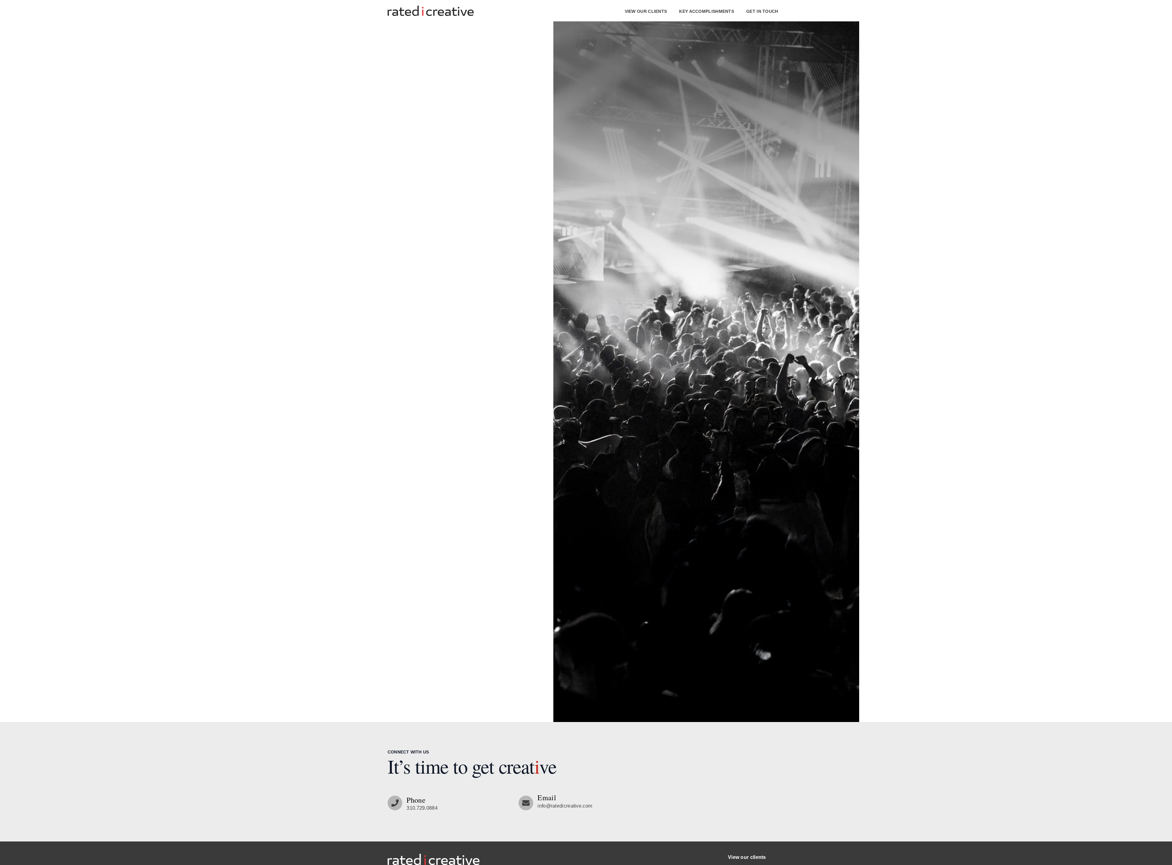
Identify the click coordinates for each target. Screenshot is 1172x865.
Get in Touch (762, 11)
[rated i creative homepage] (433, 859)
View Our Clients (646, 11)
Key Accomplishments (706, 11)
